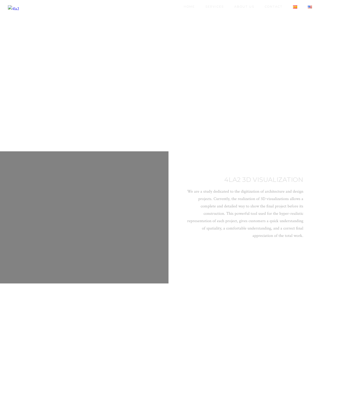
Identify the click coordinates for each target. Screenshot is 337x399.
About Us (244, 6)
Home (189, 6)
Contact (274, 6)
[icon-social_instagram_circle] (267, 251)
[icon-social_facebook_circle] (279, 251)
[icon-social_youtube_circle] (290, 251)
